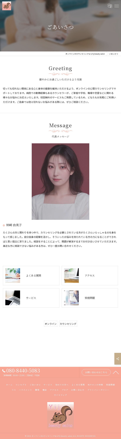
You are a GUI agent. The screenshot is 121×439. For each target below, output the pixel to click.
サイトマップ (60, 395)
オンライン (51, 324)
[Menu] (116, 6)
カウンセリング (68, 324)
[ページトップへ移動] (116, 372)
